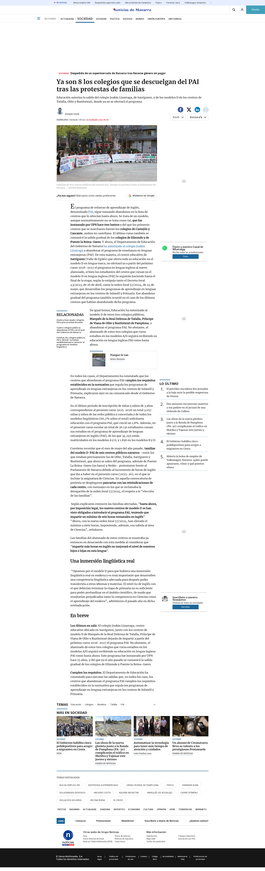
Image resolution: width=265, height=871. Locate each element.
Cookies (143, 856)
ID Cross (118, 800)
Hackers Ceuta (102, 792)
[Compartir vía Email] (206, 110)
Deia (85, 836)
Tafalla (113, 704)
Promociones (103, 820)
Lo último (168, 383)
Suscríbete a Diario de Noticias (162, 820)
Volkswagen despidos (72, 792)
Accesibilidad (168, 856)
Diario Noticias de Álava (93, 838)
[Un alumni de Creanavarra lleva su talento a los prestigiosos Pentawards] (190, 726)
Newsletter (127, 820)
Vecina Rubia (97, 800)
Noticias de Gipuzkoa (124, 838)
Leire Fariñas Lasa (142, 753)
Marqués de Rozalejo (159, 792)
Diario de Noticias (122, 836)
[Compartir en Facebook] (180, 110)
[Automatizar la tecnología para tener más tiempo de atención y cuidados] (152, 726)
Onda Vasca (120, 841)
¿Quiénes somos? (198, 820)
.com (61, 821)
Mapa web (151, 838)
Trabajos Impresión (186, 836)
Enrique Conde (72, 114)
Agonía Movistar (129, 792)
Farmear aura (190, 785)
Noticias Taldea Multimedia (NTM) (97, 841)
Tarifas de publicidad (155, 841)
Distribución (151, 836)
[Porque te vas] (98, 359)
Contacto (80, 820)
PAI (90, 212)
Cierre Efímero (189, 792)
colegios (89, 704)
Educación (76, 704)
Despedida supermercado (103, 785)
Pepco (170, 785)
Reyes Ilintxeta (117, 359)
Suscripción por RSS (186, 838)
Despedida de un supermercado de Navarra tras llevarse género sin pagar (118, 73)
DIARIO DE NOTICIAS (105, 763)
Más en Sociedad (72, 712)
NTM (59, 753)
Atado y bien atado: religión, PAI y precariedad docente (70, 321)
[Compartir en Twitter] (189, 110)
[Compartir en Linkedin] (197, 110)
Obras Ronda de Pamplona (142, 785)
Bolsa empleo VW (70, 785)
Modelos (101, 704)
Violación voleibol (71, 800)
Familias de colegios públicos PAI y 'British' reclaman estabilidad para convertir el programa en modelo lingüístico (71, 342)
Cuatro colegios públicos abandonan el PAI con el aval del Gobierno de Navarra (71, 330)
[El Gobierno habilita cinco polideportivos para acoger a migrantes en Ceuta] (75, 726)
